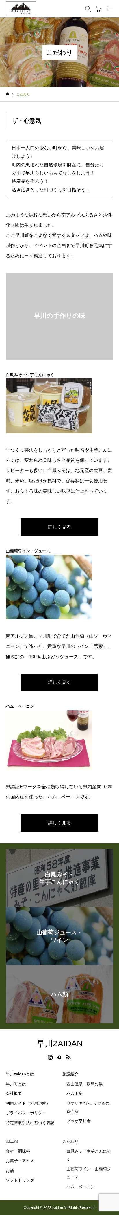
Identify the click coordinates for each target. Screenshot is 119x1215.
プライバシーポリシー (26, 1113)
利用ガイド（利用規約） (28, 1103)
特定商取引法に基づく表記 (30, 1122)
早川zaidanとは (20, 1074)
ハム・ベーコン (80, 1187)
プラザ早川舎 (78, 1121)
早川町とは (16, 1083)
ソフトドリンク (20, 1180)
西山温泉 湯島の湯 (84, 1083)
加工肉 (12, 1141)
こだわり (70, 1141)
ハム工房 (74, 1093)
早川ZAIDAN (60, 1043)
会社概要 (14, 1093)
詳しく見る (59, 526)
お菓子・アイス (20, 1160)
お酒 (10, 1170)
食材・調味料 (18, 1151)
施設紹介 (70, 1074)
